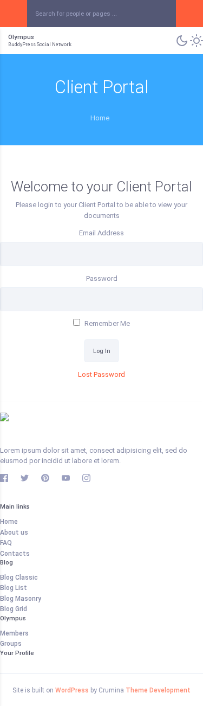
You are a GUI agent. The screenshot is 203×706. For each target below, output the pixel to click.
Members (14, 633)
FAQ (6, 543)
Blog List (13, 588)
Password (101, 278)
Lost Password (101, 374)
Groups (11, 643)
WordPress (72, 690)
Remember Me (106, 323)
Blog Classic (19, 577)
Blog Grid (13, 609)
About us (14, 532)
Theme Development (158, 690)
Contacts (15, 553)
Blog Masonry (20, 598)
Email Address (101, 233)
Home (9, 521)
